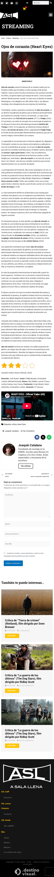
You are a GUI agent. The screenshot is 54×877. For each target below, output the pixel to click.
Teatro (6, 838)
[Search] (51, 3)
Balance (7, 847)
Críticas (8, 38)
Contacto (8, 814)
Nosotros (8, 797)
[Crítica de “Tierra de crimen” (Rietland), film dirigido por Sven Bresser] (27, 602)
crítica (14, 424)
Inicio (3, 38)
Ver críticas (26, 466)
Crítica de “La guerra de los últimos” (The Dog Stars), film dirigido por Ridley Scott (23, 679)
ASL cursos (6, 803)
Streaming (15, 38)
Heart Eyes (21, 424)
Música (7, 842)
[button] (51, 15)
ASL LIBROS (9, 826)
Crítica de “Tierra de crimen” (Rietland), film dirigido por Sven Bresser (25, 624)
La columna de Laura (12, 852)
